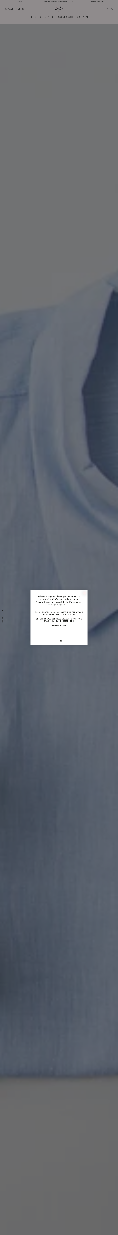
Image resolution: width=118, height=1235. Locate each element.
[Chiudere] (84, 593)
